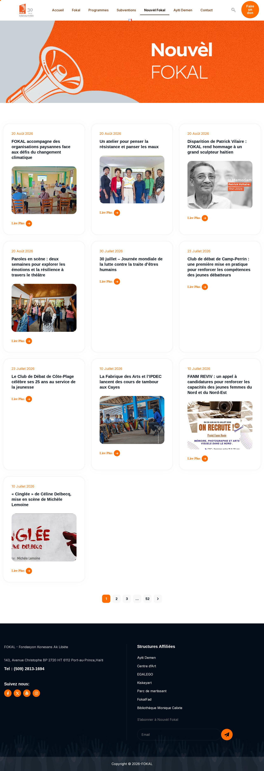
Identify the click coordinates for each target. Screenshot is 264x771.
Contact (206, 10)
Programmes (98, 10)
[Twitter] (17, 693)
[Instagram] (36, 693)
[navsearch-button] (233, 10)
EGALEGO (145, 674)
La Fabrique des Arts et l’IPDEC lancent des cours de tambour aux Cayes (130, 381)
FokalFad (144, 699)
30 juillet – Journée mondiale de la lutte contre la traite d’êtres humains (131, 264)
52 (147, 599)
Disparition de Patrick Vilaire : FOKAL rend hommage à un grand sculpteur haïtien (217, 146)
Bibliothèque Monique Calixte (159, 708)
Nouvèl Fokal (154, 10)
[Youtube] (27, 693)
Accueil (58, 10)
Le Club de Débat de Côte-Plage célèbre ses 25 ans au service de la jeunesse (43, 381)
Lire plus (18, 223)
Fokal (76, 10)
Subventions (126, 10)
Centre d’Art (146, 666)
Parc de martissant (151, 691)
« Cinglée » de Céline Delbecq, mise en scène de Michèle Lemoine (41, 499)
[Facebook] (8, 693)
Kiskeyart (144, 683)
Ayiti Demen (182, 10)
